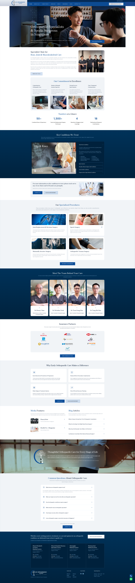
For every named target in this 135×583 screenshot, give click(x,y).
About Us (68, 573)
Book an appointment (97, 41)
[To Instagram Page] (83, 573)
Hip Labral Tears (95, 158)
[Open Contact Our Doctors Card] (131, 579)
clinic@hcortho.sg (38, 557)
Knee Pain (83, 156)
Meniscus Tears (84, 160)
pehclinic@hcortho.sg (94, 557)
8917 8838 (95, 556)
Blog (73, 575)
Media (68, 575)
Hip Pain (94, 156)
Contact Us (37, 192)
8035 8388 (76, 556)
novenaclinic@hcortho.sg (58, 557)
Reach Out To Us (36, 73)
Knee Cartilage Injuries (85, 158)
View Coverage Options (67, 355)
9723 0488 (58, 556)
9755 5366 (39, 556)
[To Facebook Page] (81, 573)
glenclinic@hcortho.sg (76, 557)
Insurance (74, 576)
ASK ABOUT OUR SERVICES (67, 263)
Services (74, 573)
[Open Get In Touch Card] (131, 576)
